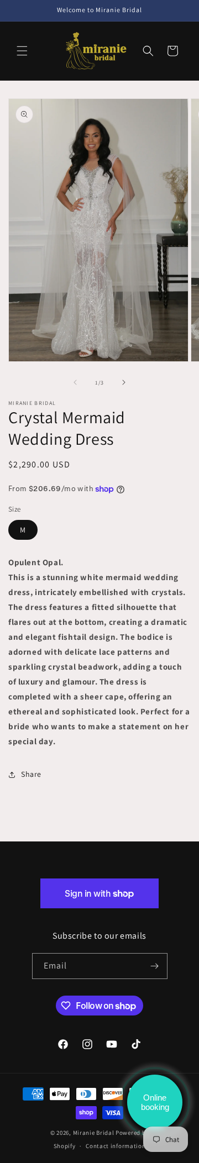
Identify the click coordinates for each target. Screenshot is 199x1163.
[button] (22, 51)
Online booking (155, 1102)
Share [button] (31, 774)
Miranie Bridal (93, 1132)
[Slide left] (75, 382)
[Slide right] (124, 382)
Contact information (115, 1146)
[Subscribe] (155, 966)
